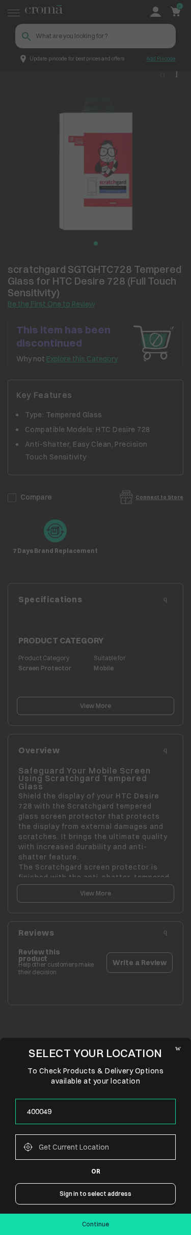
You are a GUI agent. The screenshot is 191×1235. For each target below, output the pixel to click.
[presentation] (95, 1111)
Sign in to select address (95, 1193)
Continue (95, 1224)
